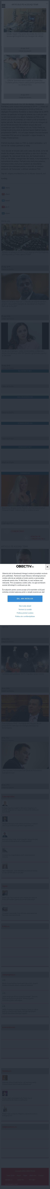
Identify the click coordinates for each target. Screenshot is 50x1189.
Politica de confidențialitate (25, 616)
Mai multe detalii (25, 606)
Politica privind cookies (25, 613)
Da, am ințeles (25, 599)
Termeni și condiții (25, 609)
